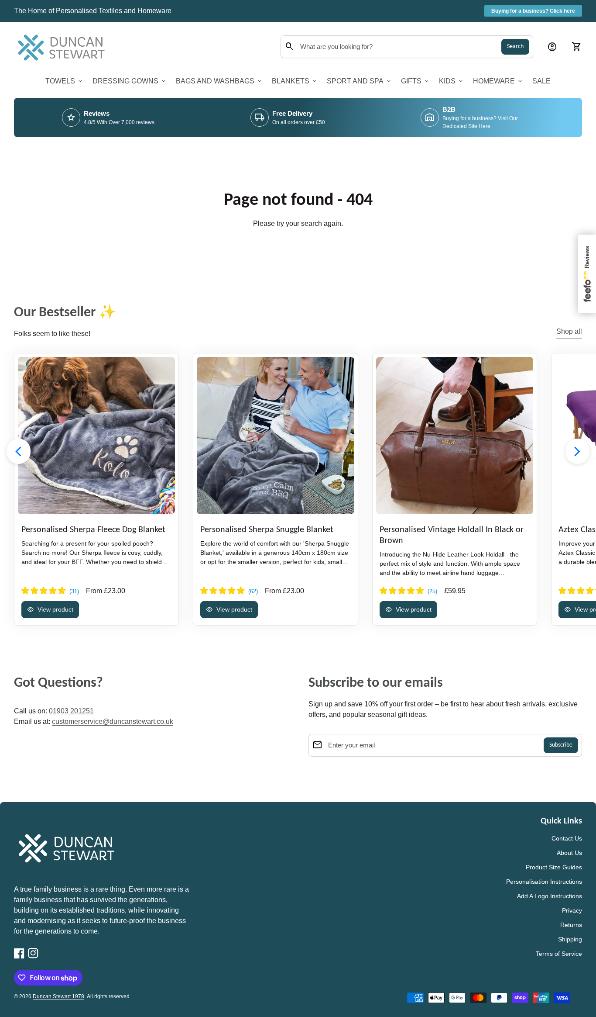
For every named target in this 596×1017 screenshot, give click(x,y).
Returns (571, 924)
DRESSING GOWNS (129, 81)
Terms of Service (559, 953)
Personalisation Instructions (544, 881)
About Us (569, 852)
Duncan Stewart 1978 (58, 996)
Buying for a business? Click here (533, 11)
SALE (541, 81)
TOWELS (64, 81)
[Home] (63, 46)
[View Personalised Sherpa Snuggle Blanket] (275, 435)
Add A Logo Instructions (549, 895)
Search (515, 46)
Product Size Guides (554, 867)
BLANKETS (295, 81)
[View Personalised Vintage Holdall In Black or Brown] (454, 435)
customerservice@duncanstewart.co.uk (112, 721)
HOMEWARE (498, 81)
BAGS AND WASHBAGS (219, 81)
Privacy (572, 910)
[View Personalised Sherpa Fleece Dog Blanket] (96, 435)
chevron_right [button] (577, 451)
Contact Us (566, 838)
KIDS (451, 81)
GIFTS (415, 81)
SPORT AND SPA (359, 81)
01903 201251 (71, 711)
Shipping (570, 939)
